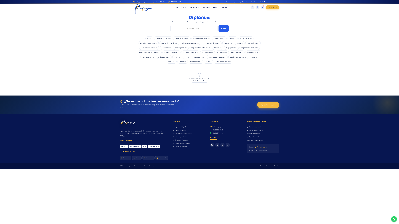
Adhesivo (228, 43)
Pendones (166, 48)
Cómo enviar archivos (256, 127)
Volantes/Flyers (253, 52)
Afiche (177, 57)
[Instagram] (212, 145)
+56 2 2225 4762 (160, 2)
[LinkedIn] (222, 145)
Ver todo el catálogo (199, 81)
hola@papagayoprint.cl (143, 2)
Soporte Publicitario (201, 38)
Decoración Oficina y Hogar (149, 52)
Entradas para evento (148, 43)
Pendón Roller (237, 52)
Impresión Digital (182, 38)
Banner (254, 57)
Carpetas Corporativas (217, 57)
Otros (232, 38)
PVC (187, 57)
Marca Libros (199, 57)
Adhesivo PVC (164, 57)
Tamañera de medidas (256, 130)
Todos (149, 38)
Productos (180, 7)
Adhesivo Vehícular (171, 52)
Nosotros (254, 2)
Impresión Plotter (163, 38)
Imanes (171, 61)
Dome (208, 61)
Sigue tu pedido (243, 2)
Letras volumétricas (181, 146)
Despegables (231, 48)
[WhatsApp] (394, 219)
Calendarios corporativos (183, 133)
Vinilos (239, 43)
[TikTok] (228, 145)
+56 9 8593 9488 (175, 2)
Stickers (218, 48)
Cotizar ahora (272, 7)
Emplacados (219, 38)
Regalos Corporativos (249, 48)
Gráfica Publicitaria (190, 52)
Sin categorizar (181, 48)
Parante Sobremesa (223, 61)
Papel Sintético (148, 57)
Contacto (263, 2)
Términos (263, 166)
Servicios (193, 7)
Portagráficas (246, 38)
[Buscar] (252, 7)
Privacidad (269, 166)
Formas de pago (231, 2)
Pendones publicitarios (182, 143)
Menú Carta (222, 52)
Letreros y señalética (181, 137)
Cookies (276, 166)
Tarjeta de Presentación (200, 48)
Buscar (223, 28)
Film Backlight (195, 61)
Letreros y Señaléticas (211, 43)
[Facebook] (217, 145)
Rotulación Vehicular (169, 43)
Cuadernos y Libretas (238, 57)
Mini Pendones (253, 43)
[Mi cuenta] (257, 7)
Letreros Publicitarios (149, 48)
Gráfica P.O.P (207, 52)
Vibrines (182, 61)
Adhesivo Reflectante (190, 43)
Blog (215, 7)
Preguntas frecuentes (256, 140)
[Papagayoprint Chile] (143, 7)
